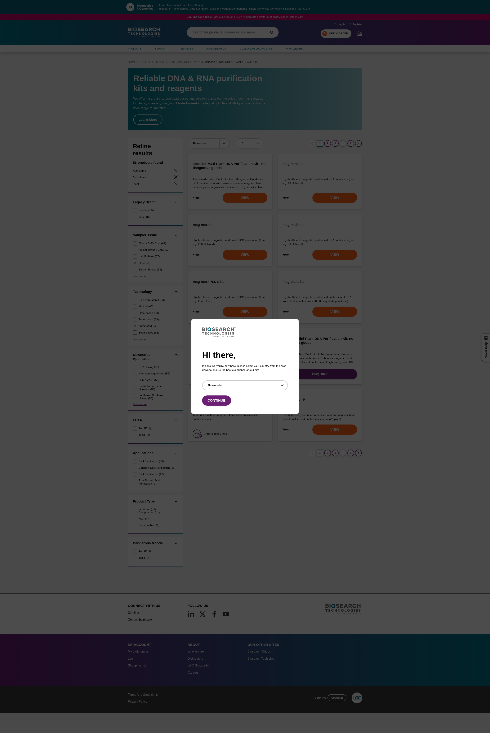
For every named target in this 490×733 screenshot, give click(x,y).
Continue (216, 400)
